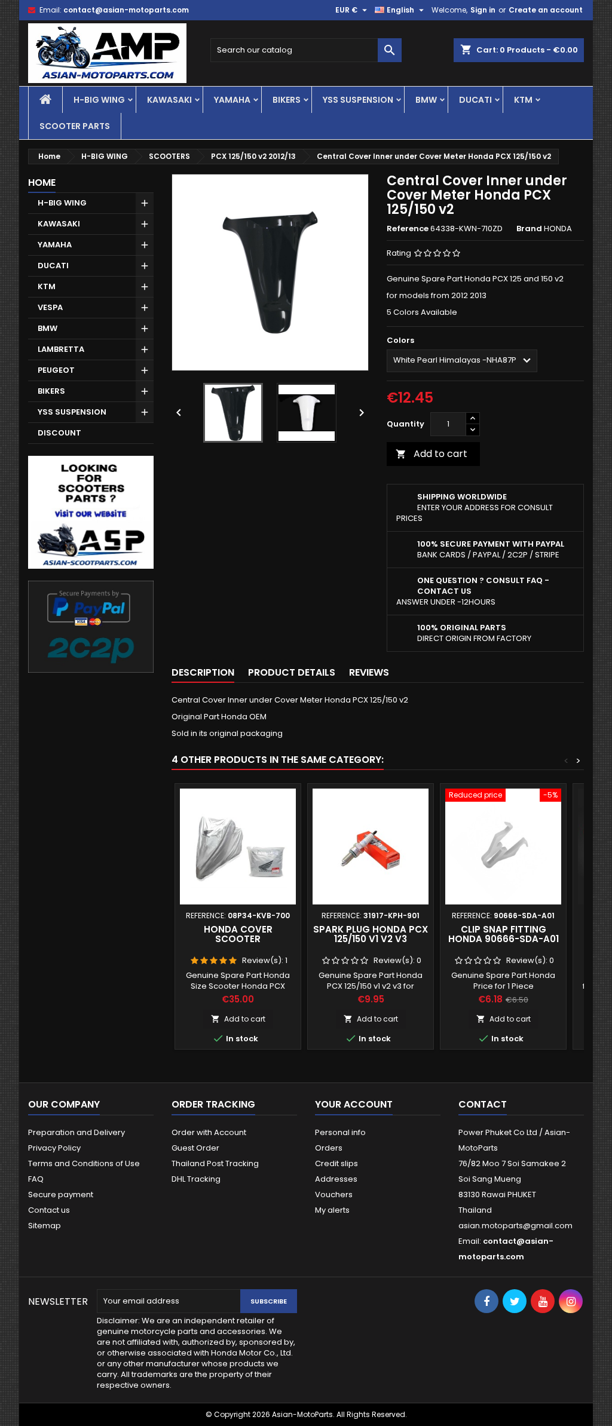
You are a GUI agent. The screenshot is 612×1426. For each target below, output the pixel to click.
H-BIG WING (99, 100)
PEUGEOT (56, 370)
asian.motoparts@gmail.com (515, 1225)
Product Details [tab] (291, 672)
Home (42, 182)
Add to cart (431, 454)
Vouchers (334, 1194)
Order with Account (209, 1132)
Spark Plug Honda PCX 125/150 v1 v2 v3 (370, 934)
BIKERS (287, 100)
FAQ (36, 1179)
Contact (482, 1104)
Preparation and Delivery (76, 1132)
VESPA (50, 307)
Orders (328, 1148)
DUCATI (475, 100)
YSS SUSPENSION (358, 100)
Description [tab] (203, 672)
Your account (354, 1104)
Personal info (340, 1132)
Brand (529, 228)
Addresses (336, 1179)
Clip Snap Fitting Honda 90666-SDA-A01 (503, 934)
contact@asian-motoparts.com (126, 10)
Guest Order (195, 1148)
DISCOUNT (59, 432)
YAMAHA (232, 100)
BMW (426, 100)
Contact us (49, 1210)
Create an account (546, 10)
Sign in (482, 10)
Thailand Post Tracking (215, 1163)
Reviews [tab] (369, 672)
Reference (408, 228)
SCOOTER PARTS (74, 126)
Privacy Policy (54, 1148)
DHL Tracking (196, 1179)
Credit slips (336, 1163)
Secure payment (60, 1194)
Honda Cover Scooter (238, 934)
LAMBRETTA (61, 349)
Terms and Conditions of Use (84, 1163)
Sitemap (44, 1225)
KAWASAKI (169, 100)
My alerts (332, 1210)
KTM (523, 100)
